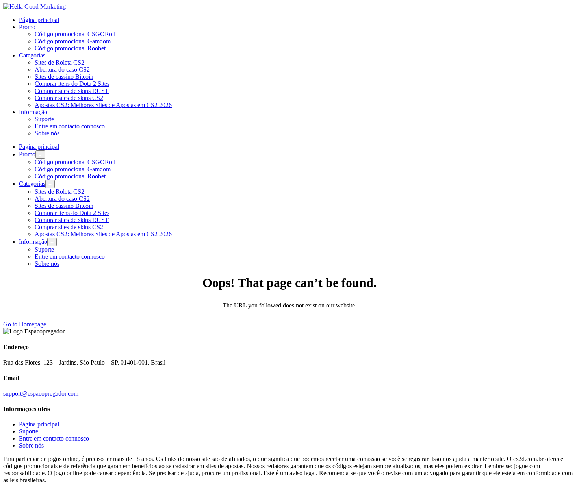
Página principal (39, 20)
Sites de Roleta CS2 (59, 62)
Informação (33, 112)
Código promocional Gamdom (73, 41)
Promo (27, 27)
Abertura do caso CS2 (62, 69)
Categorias (32, 55)
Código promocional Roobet (70, 48)
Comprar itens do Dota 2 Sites (72, 83)
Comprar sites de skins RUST (72, 90)
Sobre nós (47, 133)
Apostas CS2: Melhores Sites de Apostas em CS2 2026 (103, 105)
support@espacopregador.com (40, 393)
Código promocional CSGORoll (75, 34)
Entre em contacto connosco (70, 126)
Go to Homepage (24, 324)
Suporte (44, 119)
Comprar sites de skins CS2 (69, 97)
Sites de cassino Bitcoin (64, 76)
